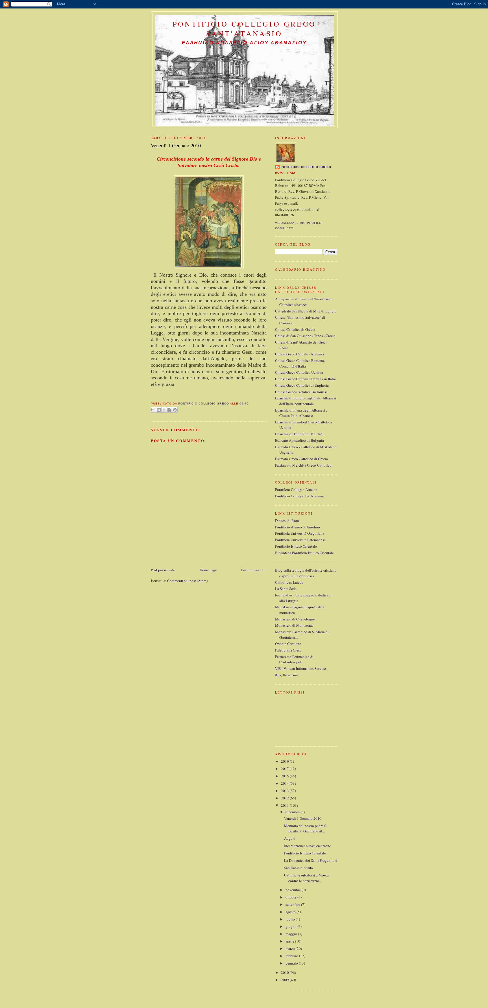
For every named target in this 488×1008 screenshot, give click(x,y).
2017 (285, 768)
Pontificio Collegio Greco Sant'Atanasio (244, 28)
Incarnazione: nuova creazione (307, 845)
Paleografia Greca (288, 650)
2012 (285, 798)
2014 (285, 783)
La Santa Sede (286, 588)
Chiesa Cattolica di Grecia (295, 329)
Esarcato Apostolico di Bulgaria (299, 440)
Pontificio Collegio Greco (306, 167)
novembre (294, 889)
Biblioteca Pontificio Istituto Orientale (304, 552)
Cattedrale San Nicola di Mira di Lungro (306, 311)
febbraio (292, 955)
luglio (291, 919)
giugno (291, 926)
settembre (293, 904)
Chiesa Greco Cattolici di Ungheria (302, 385)
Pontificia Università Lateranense (300, 539)
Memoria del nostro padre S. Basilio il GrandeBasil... (305, 828)
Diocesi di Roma (287, 520)
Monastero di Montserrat (294, 625)
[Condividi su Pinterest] (175, 410)
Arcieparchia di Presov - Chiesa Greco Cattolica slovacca (304, 301)
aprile (290, 941)
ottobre (291, 897)
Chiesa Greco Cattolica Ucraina (299, 372)
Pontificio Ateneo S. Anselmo (297, 527)
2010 (285, 972)
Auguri (289, 838)
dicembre (293, 811)
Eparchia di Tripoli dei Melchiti (299, 433)
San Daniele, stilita (298, 867)
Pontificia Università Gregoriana (299, 533)
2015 (285, 776)
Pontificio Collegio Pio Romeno (299, 495)
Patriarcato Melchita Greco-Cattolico (303, 465)
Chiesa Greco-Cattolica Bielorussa (301, 391)
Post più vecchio (254, 569)
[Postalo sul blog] (159, 410)
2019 (285, 761)
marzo (291, 948)
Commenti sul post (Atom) (187, 580)
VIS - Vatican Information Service (300, 668)
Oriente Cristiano (288, 643)
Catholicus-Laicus (289, 582)
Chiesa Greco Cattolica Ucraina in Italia (305, 378)
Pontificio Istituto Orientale (296, 546)
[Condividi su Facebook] (169, 410)
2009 (285, 979)
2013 (285, 790)
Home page (208, 569)
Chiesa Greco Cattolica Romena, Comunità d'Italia (300, 363)
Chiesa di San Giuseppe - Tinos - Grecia (305, 335)
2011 (285, 805)
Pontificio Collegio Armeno (296, 489)
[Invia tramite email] (153, 410)
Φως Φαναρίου (287, 674)
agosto (291, 911)
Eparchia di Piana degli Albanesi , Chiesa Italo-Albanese (301, 413)
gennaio (292, 963)
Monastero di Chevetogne (295, 619)
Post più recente (163, 569)
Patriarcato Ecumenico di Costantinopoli (294, 659)
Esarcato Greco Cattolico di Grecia (301, 458)
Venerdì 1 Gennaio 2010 (302, 818)
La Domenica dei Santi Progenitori (310, 860)
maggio (292, 933)
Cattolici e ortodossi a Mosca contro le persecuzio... (306, 878)
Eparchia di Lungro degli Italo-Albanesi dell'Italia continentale (305, 400)
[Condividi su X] (164, 410)
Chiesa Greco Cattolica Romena (299, 354)
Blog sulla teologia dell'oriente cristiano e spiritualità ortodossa (306, 573)
